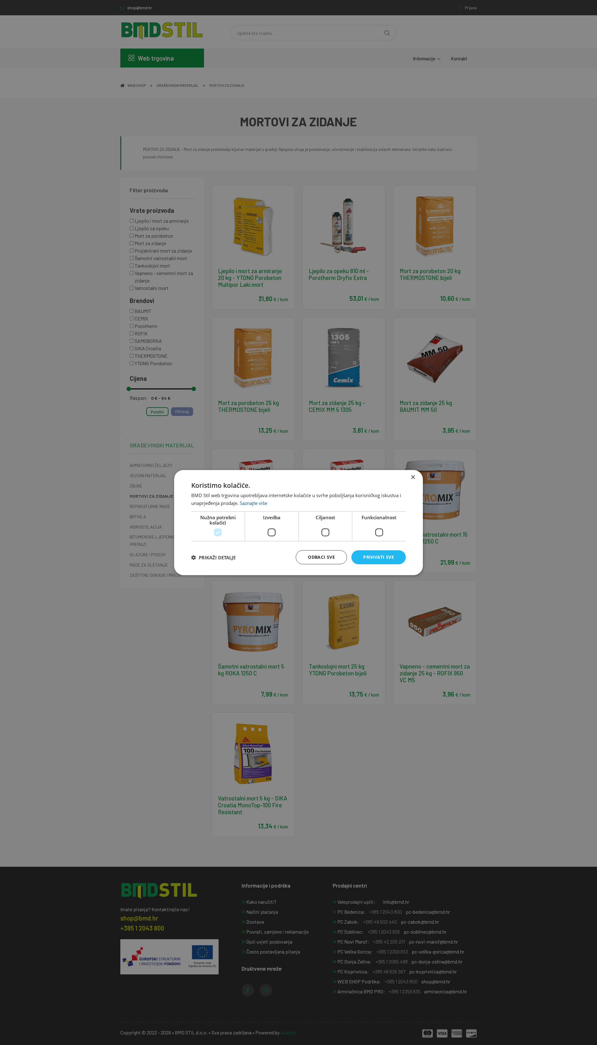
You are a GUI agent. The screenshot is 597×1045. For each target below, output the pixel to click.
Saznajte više (253, 503)
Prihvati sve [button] (378, 557)
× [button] (412, 477)
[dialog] (298, 522)
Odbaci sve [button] (321, 557)
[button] (213, 557)
